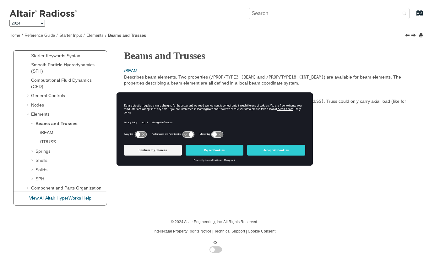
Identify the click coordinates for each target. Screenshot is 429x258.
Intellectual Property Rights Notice (182, 231)
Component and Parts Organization (66, 187)
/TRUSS (48, 141)
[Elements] (407, 36)
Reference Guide (39, 35)
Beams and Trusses (127, 35)
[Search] (403, 14)
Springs (43, 151)
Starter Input (70, 35)
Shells (41, 160)
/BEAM (46, 132)
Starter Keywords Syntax (55, 55)
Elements (95, 35)
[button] (28, 56)
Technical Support (229, 231)
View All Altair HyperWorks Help (60, 197)
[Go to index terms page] (413, 16)
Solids (41, 169)
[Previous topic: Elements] (407, 36)
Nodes (37, 104)
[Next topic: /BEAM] (414, 36)
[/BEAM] (414, 36)
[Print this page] (421, 35)
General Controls (48, 95)
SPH (39, 178)
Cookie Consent (261, 231)
